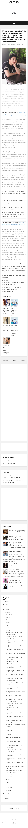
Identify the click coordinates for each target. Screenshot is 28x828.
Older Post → (24, 361)
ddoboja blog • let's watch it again (15, 822)
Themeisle (7, 825)
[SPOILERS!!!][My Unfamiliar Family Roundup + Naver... (13, 696)
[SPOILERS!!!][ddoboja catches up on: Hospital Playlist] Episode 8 (14, 311)
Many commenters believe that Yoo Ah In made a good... (15, 671)
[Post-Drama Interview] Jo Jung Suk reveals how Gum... (15, 767)
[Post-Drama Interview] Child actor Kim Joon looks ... (14, 763)
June (7, 630)
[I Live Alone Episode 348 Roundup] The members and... (14, 754)
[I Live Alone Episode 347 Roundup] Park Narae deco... (14, 775)
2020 (6, 612)
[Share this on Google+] (9, 291)
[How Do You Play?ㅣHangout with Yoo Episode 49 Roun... (14, 633)
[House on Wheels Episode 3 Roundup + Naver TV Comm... (14, 637)
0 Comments (8, 46)
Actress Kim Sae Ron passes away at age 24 (17, 564)
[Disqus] (14, 385)
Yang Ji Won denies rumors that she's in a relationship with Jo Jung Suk (6, 311)
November (8, 617)
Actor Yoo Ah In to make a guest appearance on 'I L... (13, 742)
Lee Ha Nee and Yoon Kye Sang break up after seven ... (15, 729)
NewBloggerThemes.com (22, 825)
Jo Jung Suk (16, 44)
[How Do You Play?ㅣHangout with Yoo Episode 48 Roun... (14, 679)
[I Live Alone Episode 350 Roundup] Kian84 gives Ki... (15, 683)
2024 (6, 604)
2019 (6, 793)
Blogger (16, 808)
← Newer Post (4, 361)
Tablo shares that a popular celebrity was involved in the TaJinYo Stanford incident (17, 531)
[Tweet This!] (7, 291)
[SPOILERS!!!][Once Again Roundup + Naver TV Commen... (15, 654)
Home (14, 361)
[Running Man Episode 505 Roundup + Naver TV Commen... (14, 771)
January (7, 790)
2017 (6, 799)
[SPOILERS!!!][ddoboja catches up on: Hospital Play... (14, 658)
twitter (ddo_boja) (7, 461)
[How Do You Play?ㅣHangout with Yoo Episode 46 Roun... (14, 750)
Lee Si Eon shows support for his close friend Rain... (14, 675)
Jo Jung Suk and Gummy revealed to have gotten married (6, 329)
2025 (6, 602)
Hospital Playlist (11, 44)
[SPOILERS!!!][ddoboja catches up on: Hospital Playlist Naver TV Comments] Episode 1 (14, 330)
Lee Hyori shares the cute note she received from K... (15, 692)
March (7, 785)
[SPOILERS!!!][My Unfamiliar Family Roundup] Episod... (13, 667)
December (8, 614)
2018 (6, 796)
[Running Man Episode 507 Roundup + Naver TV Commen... (14, 700)
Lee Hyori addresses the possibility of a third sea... (14, 646)
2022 (6, 607)
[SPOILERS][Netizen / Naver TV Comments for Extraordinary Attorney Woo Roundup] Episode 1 (16, 537)
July (7, 628)
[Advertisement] (14, 504)
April (7, 782)
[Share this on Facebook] (5, 291)
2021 (6, 610)
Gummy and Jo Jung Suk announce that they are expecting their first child (6, 350)
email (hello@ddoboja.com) (9, 463)
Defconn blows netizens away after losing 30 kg (16, 586)
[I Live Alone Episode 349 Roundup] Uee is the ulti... (15, 717)
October (8, 620)
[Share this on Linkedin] (12, 291)
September (8, 622)
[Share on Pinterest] (11, 291)
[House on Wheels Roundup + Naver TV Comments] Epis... (14, 687)
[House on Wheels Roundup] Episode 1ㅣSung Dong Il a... (15, 721)
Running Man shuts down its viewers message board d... (13, 738)
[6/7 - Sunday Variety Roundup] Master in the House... (15, 734)
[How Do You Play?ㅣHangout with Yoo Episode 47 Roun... (14, 704)
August (7, 625)
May (7, 780)
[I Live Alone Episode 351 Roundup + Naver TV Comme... (15, 650)
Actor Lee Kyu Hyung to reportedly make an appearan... (15, 641)
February (8, 788)
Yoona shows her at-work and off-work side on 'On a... (15, 725)
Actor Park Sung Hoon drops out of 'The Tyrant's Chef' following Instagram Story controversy (16, 580)
